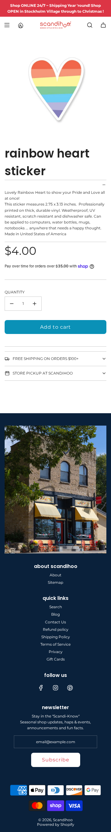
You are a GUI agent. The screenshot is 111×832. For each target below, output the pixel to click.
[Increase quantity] (34, 303)
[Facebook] (41, 688)
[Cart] (103, 25)
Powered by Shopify (55, 824)
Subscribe (55, 760)
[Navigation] (7, 25)
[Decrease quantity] (11, 303)
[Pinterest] (70, 688)
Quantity (15, 292)
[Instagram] (55, 688)
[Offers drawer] (20, 25)
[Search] (90, 25)
